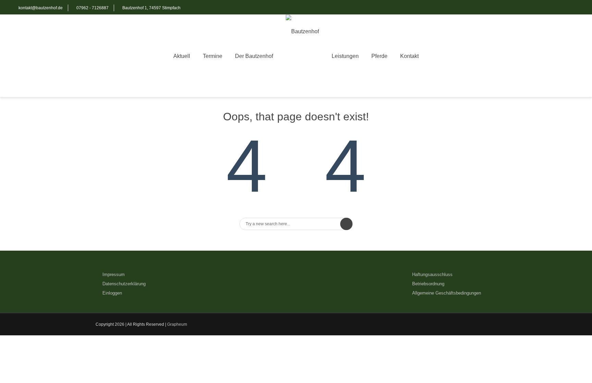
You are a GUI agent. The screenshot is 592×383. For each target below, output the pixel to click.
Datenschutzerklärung (124, 283)
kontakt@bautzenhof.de (40, 7)
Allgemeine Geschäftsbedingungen (446, 293)
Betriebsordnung (428, 283)
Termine (212, 56)
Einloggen (112, 293)
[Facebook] (558, 8)
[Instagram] (571, 8)
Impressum (113, 274)
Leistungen (345, 56)
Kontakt (409, 56)
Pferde (379, 56)
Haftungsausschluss (432, 274)
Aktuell (181, 56)
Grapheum (177, 324)
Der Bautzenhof (254, 56)
